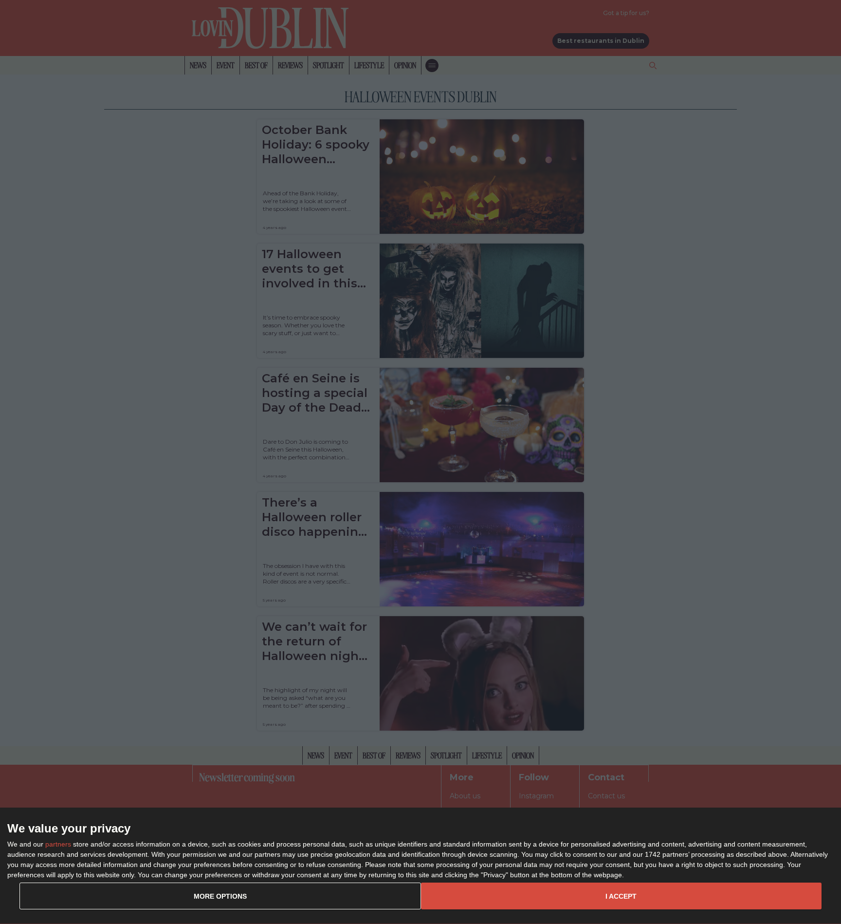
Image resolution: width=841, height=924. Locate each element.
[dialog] (420, 866)
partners (58, 844)
